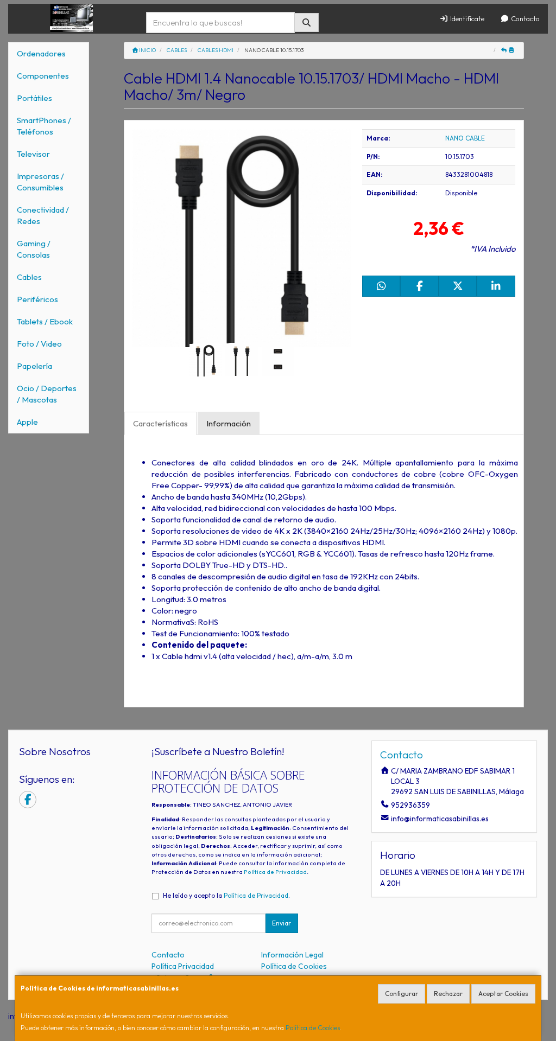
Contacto (524, 18)
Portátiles (34, 98)
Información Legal (292, 955)
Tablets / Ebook (45, 321)
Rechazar (448, 993)
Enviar (281, 923)
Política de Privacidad (275, 872)
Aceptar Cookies (503, 993)
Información (228, 423)
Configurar (401, 993)
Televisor (33, 154)
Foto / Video (39, 344)
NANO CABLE (465, 138)
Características (160, 423)
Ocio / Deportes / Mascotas (47, 394)
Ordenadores (41, 53)
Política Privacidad (182, 966)
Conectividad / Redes (43, 215)
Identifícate (466, 18)
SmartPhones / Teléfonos (44, 126)
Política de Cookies (313, 1028)
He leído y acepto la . (226, 895)
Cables (29, 277)
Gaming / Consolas (33, 249)
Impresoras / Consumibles (40, 182)
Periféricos (37, 299)
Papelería (34, 366)
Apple (27, 422)
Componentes (43, 76)
